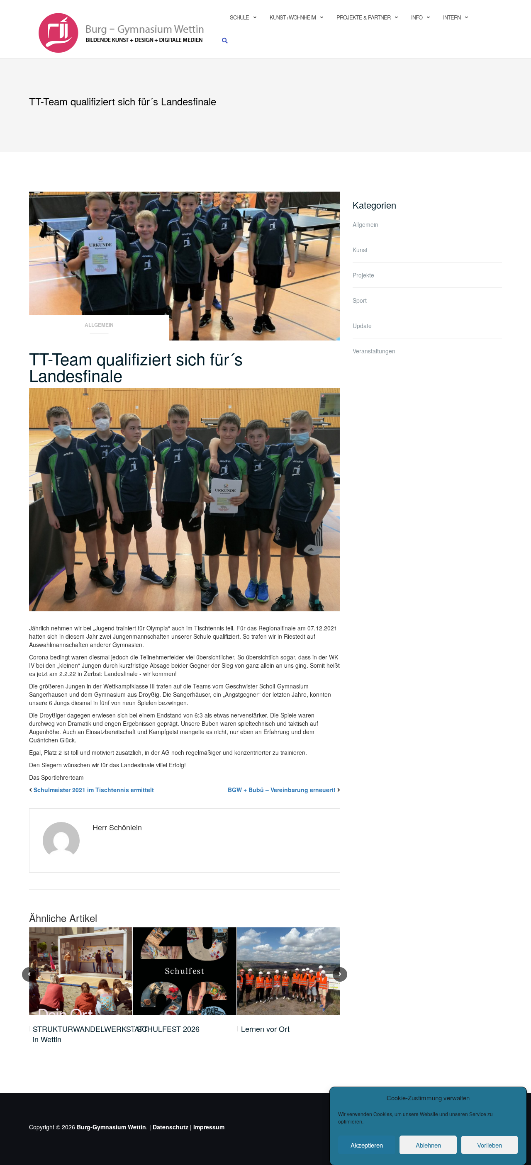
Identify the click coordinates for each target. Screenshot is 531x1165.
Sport (360, 300)
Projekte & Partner (363, 17)
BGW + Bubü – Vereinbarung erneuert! (282, 790)
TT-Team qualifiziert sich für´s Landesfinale (136, 366)
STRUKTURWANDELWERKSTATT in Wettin (90, 1034)
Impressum (208, 1127)
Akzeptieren (367, 1145)
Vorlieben (489, 1145)
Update (362, 325)
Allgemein (99, 324)
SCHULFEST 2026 (168, 1029)
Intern (451, 17)
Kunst (360, 250)
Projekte (363, 275)
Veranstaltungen (374, 351)
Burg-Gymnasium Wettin (111, 1127)
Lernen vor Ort (265, 1029)
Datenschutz (170, 1127)
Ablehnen (428, 1145)
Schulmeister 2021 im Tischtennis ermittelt (94, 790)
